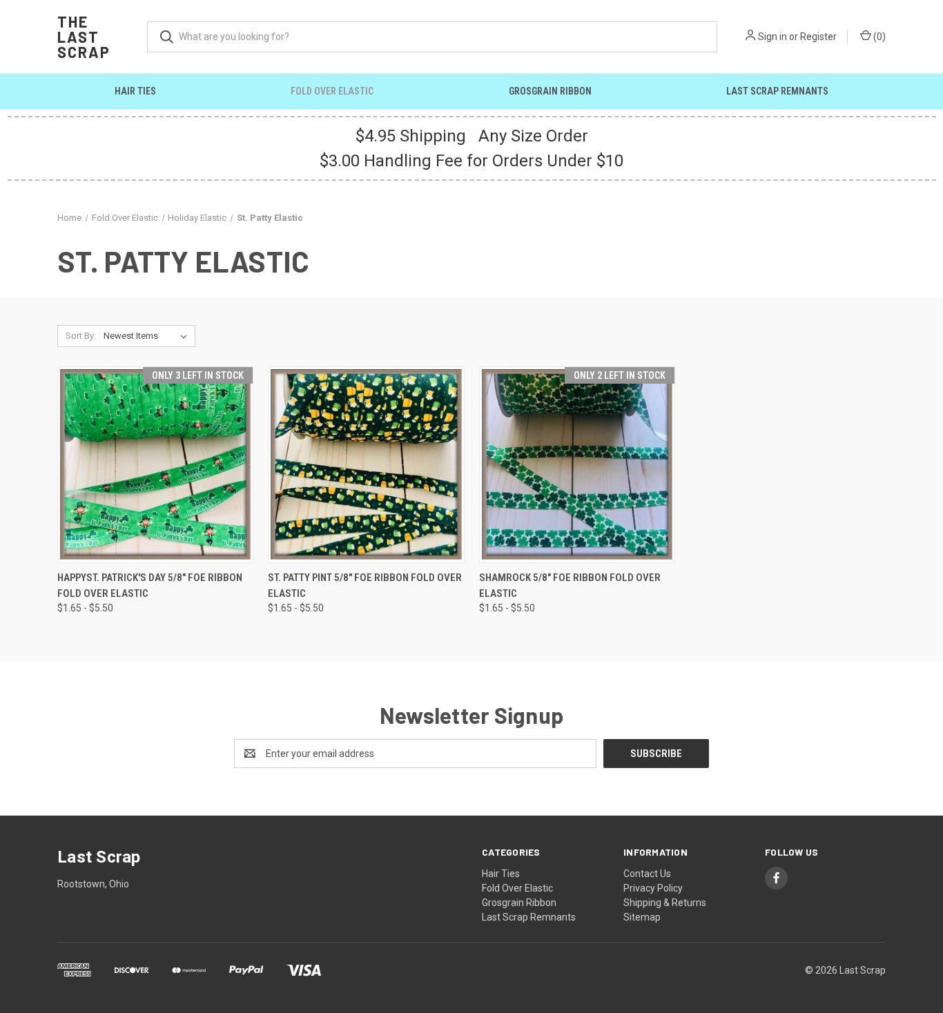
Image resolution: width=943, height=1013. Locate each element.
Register (818, 36)
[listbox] (148, 336)
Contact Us (647, 873)
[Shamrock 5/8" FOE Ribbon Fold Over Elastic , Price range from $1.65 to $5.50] (577, 464)
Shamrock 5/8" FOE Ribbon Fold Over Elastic (570, 585)
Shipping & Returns (664, 902)
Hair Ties (135, 91)
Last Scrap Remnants (777, 91)
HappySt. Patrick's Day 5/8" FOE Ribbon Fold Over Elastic (149, 585)
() (878, 36)
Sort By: (81, 336)
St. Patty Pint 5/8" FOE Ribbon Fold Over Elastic (365, 585)
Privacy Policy (653, 888)
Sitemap (642, 917)
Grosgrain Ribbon (550, 91)
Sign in (772, 36)
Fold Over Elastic (332, 91)
